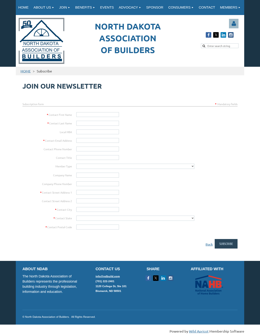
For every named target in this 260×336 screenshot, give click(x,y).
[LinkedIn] (223, 35)
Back (209, 244)
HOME (26, 71)
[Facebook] (208, 35)
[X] (216, 35)
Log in (233, 23)
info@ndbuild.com (108, 276)
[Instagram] (231, 35)
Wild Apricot (199, 331)
